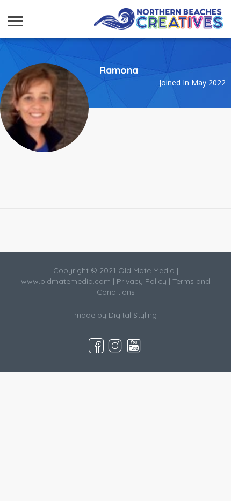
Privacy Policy (142, 281)
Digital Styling (133, 315)
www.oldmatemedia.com (66, 281)
